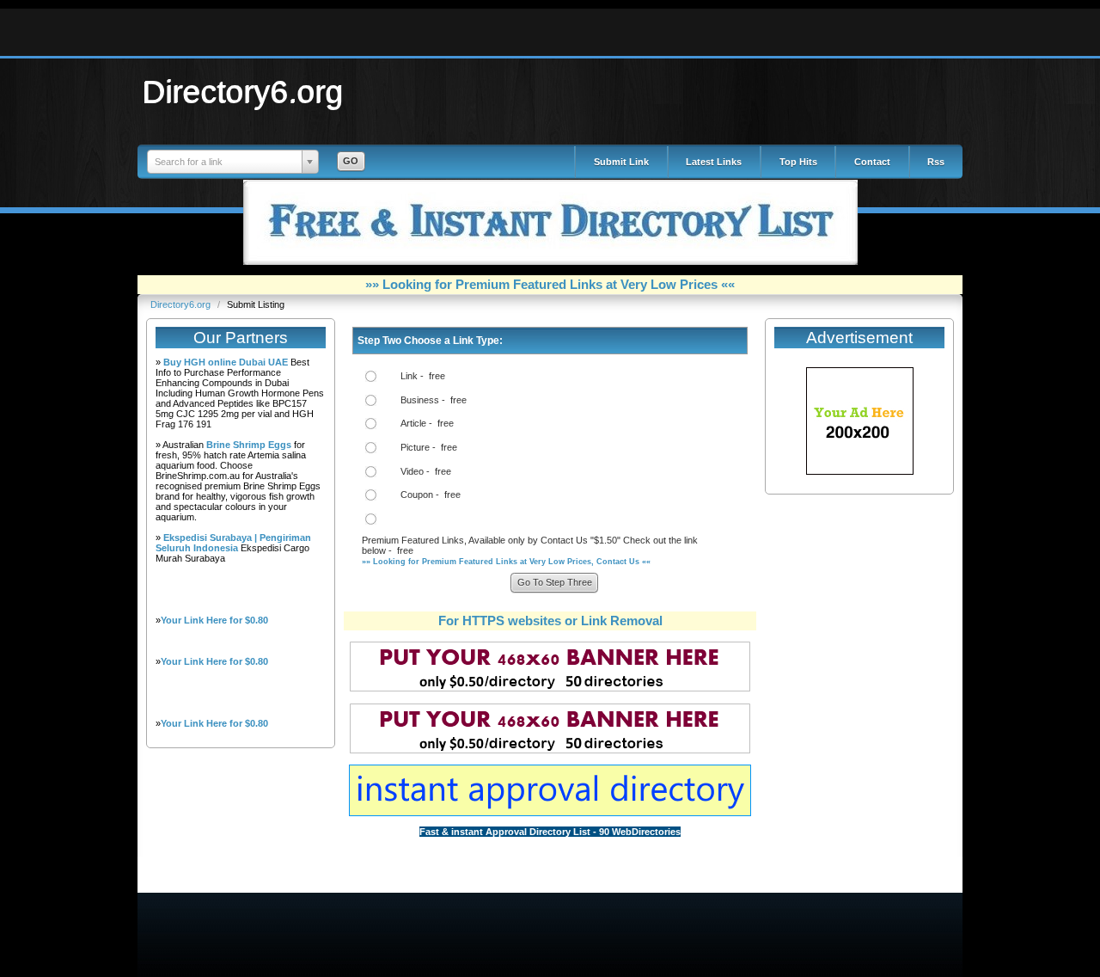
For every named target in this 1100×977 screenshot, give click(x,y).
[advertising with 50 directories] (860, 471)
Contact (872, 162)
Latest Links (714, 162)
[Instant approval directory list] (550, 813)
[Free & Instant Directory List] (550, 261)
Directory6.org (243, 91)
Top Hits (798, 162)
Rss (935, 162)
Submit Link (621, 162)
